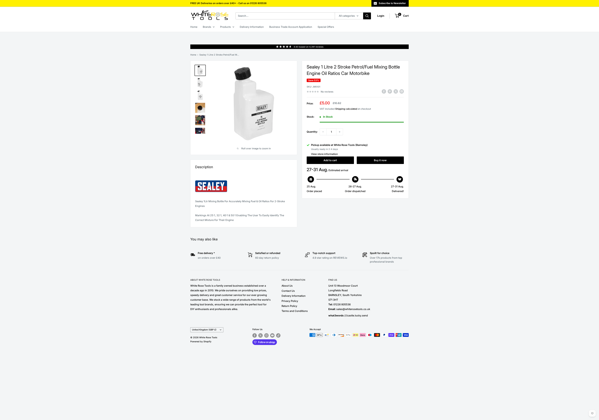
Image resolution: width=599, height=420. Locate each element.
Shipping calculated (346, 108)
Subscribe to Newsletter (392, 3)
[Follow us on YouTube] (272, 335)
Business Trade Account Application (290, 26)
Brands (207, 26)
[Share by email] (401, 91)
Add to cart (330, 160)
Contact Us (288, 290)
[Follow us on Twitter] (260, 335)
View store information (324, 154)
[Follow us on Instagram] (266, 335)
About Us (287, 285)
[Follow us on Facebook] (254, 335)
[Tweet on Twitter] (396, 91)
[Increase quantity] (339, 132)
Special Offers (326, 26)
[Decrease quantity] (323, 132)
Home (193, 26)
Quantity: (312, 131)
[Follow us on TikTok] (278, 335)
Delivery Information (252, 26)
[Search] (367, 15)
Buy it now (380, 160)
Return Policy (289, 306)
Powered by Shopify (200, 341)
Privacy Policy (290, 301)
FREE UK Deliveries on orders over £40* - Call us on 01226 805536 (228, 3)
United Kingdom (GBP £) (204, 329)
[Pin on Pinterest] (390, 91)
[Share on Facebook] (384, 91)
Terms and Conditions (295, 311)
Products (225, 26)
